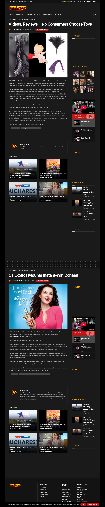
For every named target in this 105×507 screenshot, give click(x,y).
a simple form (52, 368)
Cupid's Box (31, 128)
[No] (103, 504)
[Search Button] (95, 15)
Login (89, 1)
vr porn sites (65, 497)
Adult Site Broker (81, 491)
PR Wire (29, 15)
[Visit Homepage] (18, 8)
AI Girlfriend (80, 499)
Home (11, 15)
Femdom (79, 492)
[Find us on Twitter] (80, 1)
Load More (38, 206)
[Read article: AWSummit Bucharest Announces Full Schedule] (23, 192)
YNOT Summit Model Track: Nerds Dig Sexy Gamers (87, 117)
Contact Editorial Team (13, 1)
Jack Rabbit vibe (23, 374)
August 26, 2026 (16, 200)
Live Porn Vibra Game (82, 501)
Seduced (64, 499)
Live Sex (79, 496)
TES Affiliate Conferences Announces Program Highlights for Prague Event (88, 191)
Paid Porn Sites (81, 494)
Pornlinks (79, 487)
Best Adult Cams (66, 489)
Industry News (20, 15)
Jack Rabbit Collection (35, 332)
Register (94, 1)
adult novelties (16, 128)
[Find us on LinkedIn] (82, 1)
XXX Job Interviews (82, 489)
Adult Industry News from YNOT (19, 19)
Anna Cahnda (18, 29)
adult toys (23, 128)
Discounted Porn (66, 496)
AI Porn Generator (66, 501)
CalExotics (15, 336)
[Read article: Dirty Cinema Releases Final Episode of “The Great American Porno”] (53, 169)
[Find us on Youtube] (84, 1)
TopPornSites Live (66, 494)
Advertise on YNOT (23, 1)
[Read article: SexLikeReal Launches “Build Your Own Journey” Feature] (77, 214)
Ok (83, 504)
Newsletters (58, 15)
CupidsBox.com (39, 124)
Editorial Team (43, 492)
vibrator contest (46, 374)
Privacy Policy (43, 491)
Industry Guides (47, 15)
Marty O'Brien (18, 280)
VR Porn (79, 497)
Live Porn (64, 491)
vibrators (38, 128)
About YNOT (43, 487)
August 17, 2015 (29, 280)
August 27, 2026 (16, 177)
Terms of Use (43, 489)
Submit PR (30, 1)
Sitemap (42, 496)
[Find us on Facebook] (78, 1)
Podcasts (37, 15)
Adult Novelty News (31, 19)
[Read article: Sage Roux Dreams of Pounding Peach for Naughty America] (53, 192)
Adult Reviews (65, 492)
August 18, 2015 (29, 29)
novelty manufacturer (34, 374)
